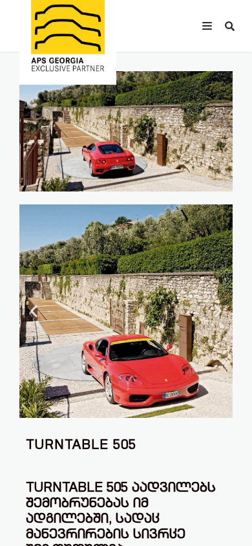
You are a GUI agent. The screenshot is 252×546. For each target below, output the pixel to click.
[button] (34, 311)
